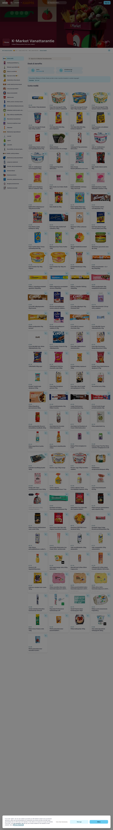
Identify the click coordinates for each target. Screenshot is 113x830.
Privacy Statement (18, 825)
